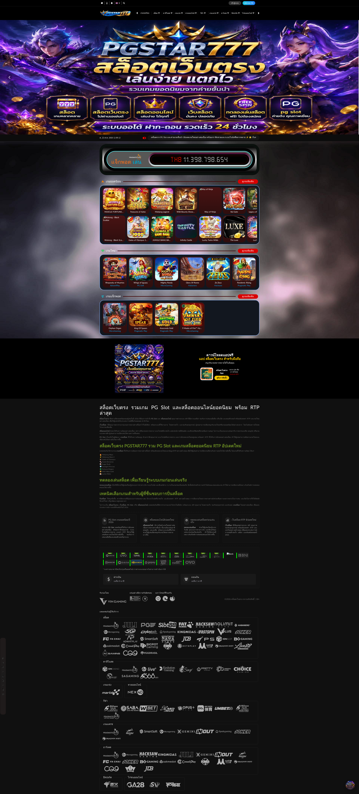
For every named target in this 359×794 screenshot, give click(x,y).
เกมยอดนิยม (144, 13)
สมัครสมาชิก (249, 3)
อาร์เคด (224, 13)
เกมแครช (213, 13)
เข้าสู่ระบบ (235, 3)
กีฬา (202, 13)
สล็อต (156, 13)
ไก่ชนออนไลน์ (247, 13)
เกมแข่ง (178, 13)
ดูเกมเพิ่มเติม (248, 181)
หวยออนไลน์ (190, 13)
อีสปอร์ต (235, 13)
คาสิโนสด (167, 13)
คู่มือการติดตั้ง (222, 378)
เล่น (137, 162)
